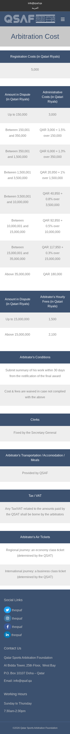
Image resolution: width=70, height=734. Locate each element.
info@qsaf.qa (22, 680)
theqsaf (16, 610)
